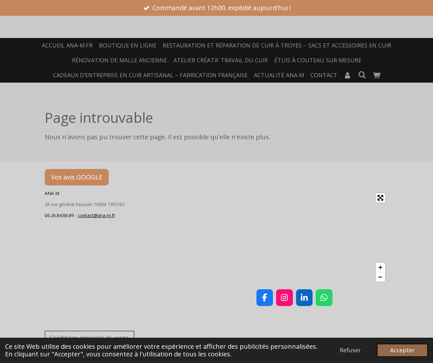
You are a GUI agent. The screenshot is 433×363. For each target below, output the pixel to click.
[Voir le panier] (376, 75)
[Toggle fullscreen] (380, 198)
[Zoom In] (380, 267)
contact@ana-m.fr (96, 215)
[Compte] (347, 75)
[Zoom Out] (380, 277)
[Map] (294, 237)
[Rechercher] (362, 75)
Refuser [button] (350, 350)
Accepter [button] (402, 350)
